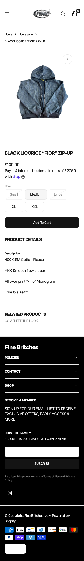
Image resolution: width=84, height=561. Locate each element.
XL (17, 208)
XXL (38, 208)
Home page (26, 34)
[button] (17, 13)
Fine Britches (33, 515)
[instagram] (10, 493)
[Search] (63, 14)
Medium (38, 196)
